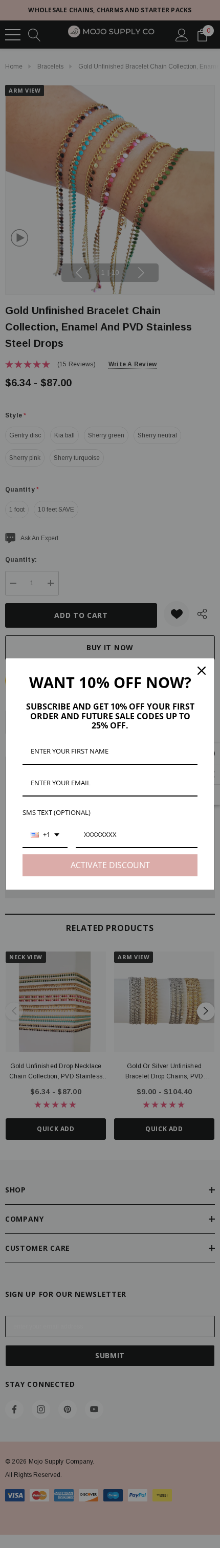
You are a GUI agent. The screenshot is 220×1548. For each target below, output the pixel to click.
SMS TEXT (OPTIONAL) (57, 812)
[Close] (201, 670)
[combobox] (45, 835)
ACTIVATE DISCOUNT (110, 865)
